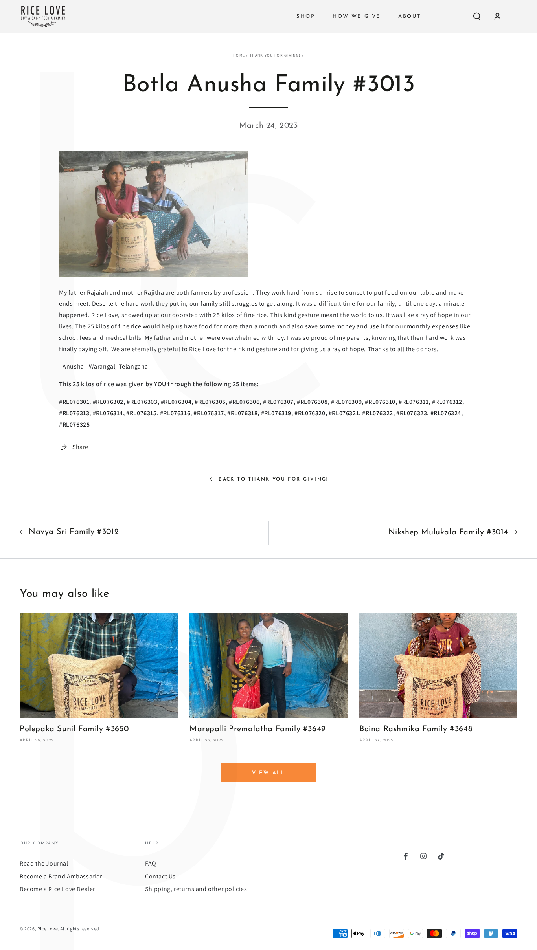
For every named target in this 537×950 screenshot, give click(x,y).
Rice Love (47, 929)
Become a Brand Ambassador (61, 876)
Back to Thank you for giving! (273, 479)
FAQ (150, 863)
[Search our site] (477, 16)
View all (268, 773)
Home (239, 55)
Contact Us (160, 876)
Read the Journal (44, 863)
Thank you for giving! (275, 55)
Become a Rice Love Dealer (57, 889)
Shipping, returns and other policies (196, 889)
